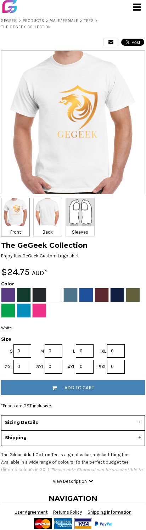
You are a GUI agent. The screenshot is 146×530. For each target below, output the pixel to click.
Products (33, 20)
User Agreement (31, 512)
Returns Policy (67, 512)
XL (103, 351)
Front (15, 232)
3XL (40, 366)
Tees (89, 20)
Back (48, 232)
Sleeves (80, 232)
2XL (9, 366)
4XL (71, 366)
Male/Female (64, 20)
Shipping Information (109, 512)
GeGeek (9, 20)
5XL (102, 366)
